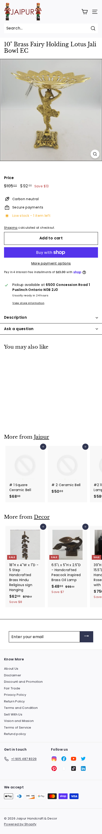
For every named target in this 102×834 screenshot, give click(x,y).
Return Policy (14, 701)
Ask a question (18, 328)
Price (9, 177)
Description (15, 317)
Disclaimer (12, 675)
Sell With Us (13, 714)
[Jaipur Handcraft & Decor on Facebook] (64, 759)
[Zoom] (95, 154)
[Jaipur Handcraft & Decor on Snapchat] (64, 768)
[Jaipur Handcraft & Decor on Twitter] (83, 759)
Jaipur (41, 437)
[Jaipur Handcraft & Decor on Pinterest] (54, 768)
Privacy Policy (15, 694)
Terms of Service (17, 727)
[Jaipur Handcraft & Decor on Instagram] (54, 759)
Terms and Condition (21, 708)
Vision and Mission (19, 721)
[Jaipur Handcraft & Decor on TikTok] (73, 768)
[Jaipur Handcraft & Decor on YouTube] (73, 759)
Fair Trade (12, 688)
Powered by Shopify (20, 824)
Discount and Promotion (23, 681)
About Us (11, 668)
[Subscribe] (86, 636)
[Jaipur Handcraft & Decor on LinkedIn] (83, 768)
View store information (28, 303)
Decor (42, 517)
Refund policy (15, 734)
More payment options (51, 263)
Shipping (11, 228)
